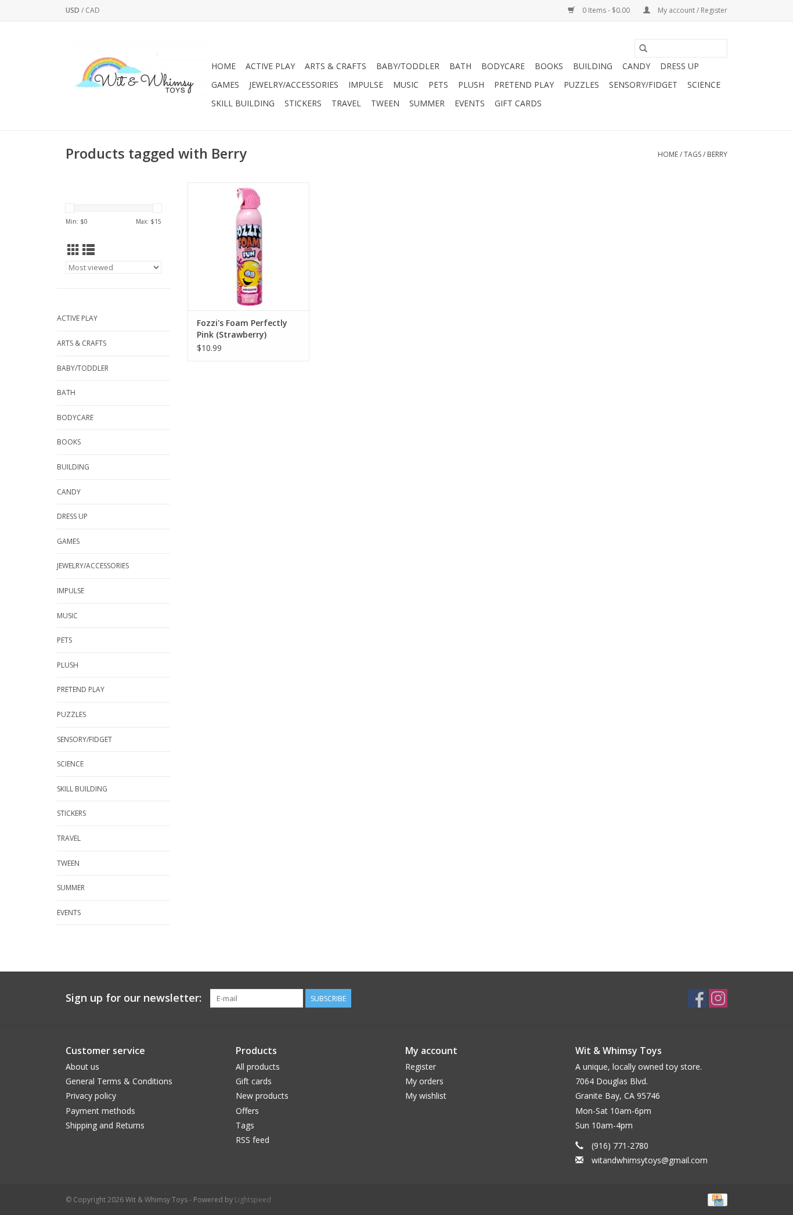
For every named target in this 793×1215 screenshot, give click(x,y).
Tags (692, 154)
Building (592, 65)
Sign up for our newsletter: (133, 998)
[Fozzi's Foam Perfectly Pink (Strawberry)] (248, 246)
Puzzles (581, 84)
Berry (717, 154)
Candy (636, 65)
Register (420, 1066)
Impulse (365, 84)
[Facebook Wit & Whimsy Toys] (697, 998)
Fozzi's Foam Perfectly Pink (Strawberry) (242, 328)
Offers (247, 1110)
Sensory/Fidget (643, 84)
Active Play (270, 65)
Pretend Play (524, 84)
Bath (460, 65)
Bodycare (503, 65)
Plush (471, 84)
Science (703, 84)
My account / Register (691, 10)
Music (406, 84)
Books (549, 65)
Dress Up (679, 65)
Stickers (303, 103)
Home (223, 65)
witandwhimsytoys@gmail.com (650, 1160)
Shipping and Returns (105, 1125)
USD (73, 10)
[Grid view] (73, 250)
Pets (438, 84)
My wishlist (425, 1095)
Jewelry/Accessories (293, 84)
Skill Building (243, 103)
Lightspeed (253, 1200)
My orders (424, 1081)
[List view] (88, 250)
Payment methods (100, 1110)
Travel (346, 103)
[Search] (643, 48)
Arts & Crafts (335, 65)
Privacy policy (91, 1095)
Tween (385, 103)
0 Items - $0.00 (606, 10)
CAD (92, 10)
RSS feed (252, 1139)
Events (470, 103)
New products (262, 1095)
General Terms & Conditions (119, 1081)
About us (82, 1066)
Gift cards (518, 103)
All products (258, 1066)
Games (225, 84)
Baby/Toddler (407, 65)
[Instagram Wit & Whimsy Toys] (718, 998)
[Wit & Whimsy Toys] (137, 76)
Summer (427, 103)
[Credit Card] (715, 1200)
